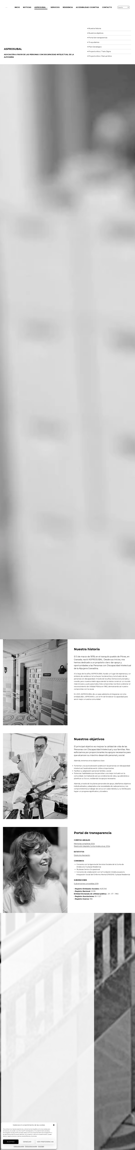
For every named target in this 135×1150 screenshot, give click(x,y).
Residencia (68, 7)
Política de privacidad (31, 1146)
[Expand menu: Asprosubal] (46, 7)
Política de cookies (19, 1146)
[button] (54, 1125)
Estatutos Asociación (82, 855)
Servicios (55, 7)
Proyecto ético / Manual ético (100, 56)
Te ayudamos (94, 42)
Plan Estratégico (95, 47)
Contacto (107, 7)
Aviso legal (41, 1146)
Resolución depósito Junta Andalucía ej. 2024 (92, 846)
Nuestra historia (95, 28)
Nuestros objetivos (96, 33)
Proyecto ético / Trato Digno (100, 51)
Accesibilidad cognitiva (87, 7)
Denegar (27, 1142)
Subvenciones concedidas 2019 (86, 884)
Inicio (17, 7)
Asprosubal (40, 7)
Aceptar (11, 1142)
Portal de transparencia (98, 38)
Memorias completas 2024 (84, 844)
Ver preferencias (45, 1142)
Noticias (27, 7)
